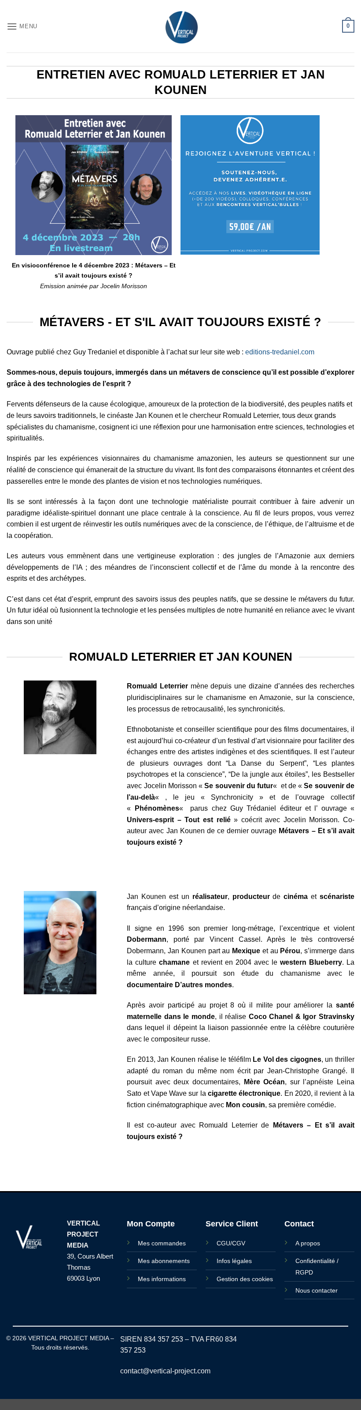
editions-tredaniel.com (279, 352)
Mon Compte (151, 1223)
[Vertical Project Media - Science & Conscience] (180, 26)
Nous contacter (316, 1290)
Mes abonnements (164, 1260)
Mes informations (162, 1278)
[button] (22, 26)
